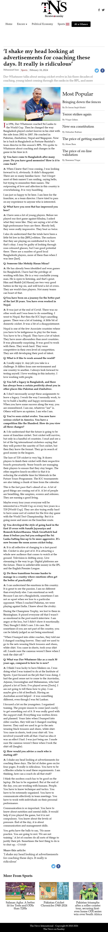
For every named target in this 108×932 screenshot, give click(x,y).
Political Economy (42, 23)
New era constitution (78, 126)
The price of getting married (83, 139)
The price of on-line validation (77, 153)
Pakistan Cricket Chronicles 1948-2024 (54, 904)
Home (8, 23)
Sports (61, 23)
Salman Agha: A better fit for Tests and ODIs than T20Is (20, 905)
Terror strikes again (76, 114)
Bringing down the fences (81, 102)
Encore (21, 23)
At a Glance (81, 24)
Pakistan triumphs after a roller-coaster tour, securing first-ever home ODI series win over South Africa (88, 908)
